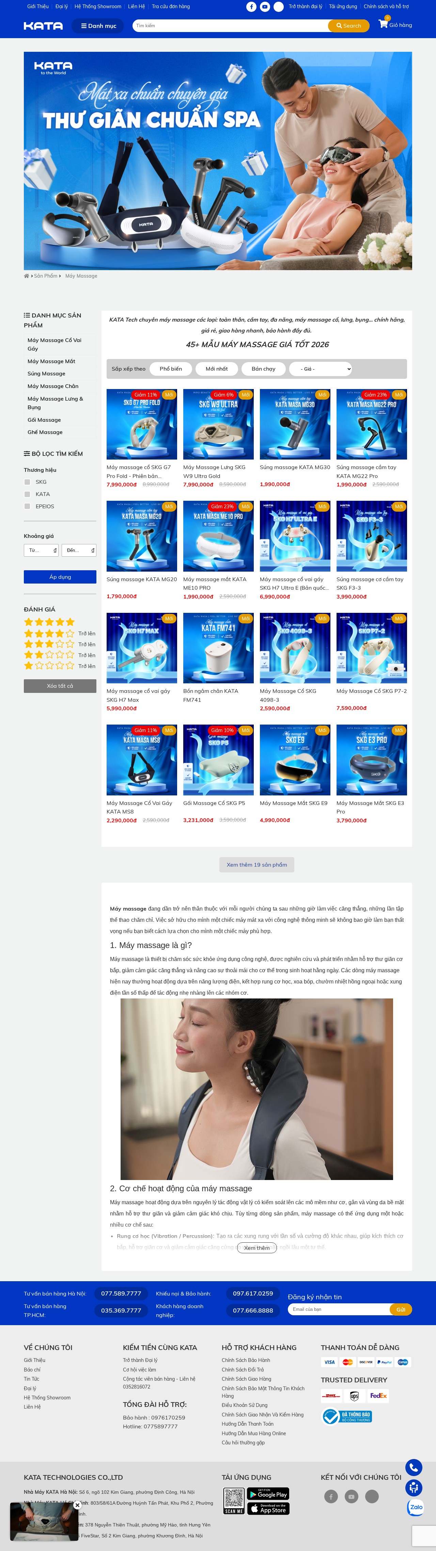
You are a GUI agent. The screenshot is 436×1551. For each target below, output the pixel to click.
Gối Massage (44, 419)
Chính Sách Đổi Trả (243, 1370)
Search (351, 25)
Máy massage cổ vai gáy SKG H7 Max (138, 695)
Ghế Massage (45, 432)
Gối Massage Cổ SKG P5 (214, 803)
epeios (45, 506)
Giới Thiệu (38, 6)
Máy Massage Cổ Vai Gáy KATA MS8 (139, 807)
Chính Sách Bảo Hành (246, 1360)
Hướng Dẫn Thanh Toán (248, 1424)
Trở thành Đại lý (140, 1360)
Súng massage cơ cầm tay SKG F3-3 (370, 583)
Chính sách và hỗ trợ (386, 6)
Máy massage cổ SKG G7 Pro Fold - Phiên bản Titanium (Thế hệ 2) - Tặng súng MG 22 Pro (140, 472)
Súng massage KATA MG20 (142, 579)
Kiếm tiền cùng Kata (160, 1347)
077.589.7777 (121, 1293)
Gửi (400, 1309)
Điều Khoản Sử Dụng (244, 1405)
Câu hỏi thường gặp (243, 1443)
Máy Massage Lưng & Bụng (55, 403)
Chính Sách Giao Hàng (246, 1379)
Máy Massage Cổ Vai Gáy (54, 344)
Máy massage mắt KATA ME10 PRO (215, 583)
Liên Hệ (136, 6)
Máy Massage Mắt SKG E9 (294, 803)
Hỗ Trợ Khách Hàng (259, 1347)
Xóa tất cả (60, 685)
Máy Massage (81, 276)
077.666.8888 (253, 1310)
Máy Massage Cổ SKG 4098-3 (288, 695)
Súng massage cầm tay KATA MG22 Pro (366, 471)
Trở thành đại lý (305, 6)
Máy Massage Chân (53, 386)
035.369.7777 (121, 1310)
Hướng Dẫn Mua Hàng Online (254, 1433)
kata (43, 494)
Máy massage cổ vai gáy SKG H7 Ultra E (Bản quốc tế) (292, 584)
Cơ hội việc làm (139, 1370)
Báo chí (32, 1370)
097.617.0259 (253, 1293)
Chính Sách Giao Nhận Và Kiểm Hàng (262, 1415)
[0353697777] (413, 1467)
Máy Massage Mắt (51, 361)
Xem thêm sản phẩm (257, 864)
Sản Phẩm (45, 276)
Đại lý (62, 6)
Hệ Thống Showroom (98, 6)
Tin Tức (31, 1379)
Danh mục (101, 25)
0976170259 (168, 1417)
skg (41, 481)
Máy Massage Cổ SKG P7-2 (372, 690)
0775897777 (161, 1426)
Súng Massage (46, 373)
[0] (383, 24)
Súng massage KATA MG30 (295, 467)
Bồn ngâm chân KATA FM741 (210, 695)
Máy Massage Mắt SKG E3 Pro (370, 807)
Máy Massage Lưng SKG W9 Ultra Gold (214, 471)
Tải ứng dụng (343, 6)
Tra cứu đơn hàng (171, 6)
